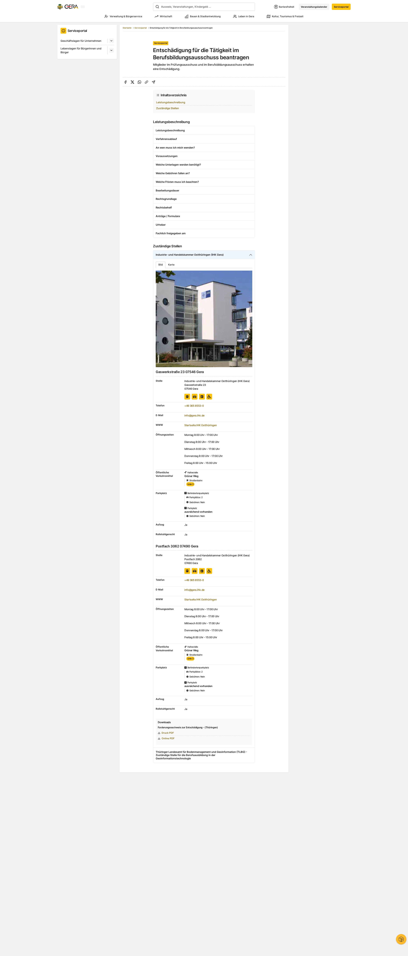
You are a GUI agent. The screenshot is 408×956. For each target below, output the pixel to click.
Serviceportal (341, 6)
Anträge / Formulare (168, 216)
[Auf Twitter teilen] (132, 82)
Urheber (161, 224)
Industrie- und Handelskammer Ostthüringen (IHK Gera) (190, 254)
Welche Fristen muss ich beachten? (177, 181)
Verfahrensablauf (166, 139)
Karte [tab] (171, 264)
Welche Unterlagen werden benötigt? (178, 164)
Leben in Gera (246, 16)
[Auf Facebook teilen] (125, 82)
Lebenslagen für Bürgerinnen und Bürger (81, 50)
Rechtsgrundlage (166, 198)
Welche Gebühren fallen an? (173, 173)
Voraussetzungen (167, 156)
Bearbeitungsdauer (167, 190)
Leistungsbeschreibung (170, 102)
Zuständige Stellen (167, 108)
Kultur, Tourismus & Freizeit (287, 16)
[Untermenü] (111, 40)
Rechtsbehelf (164, 207)
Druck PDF (168, 732)
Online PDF (168, 738)
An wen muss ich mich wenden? (175, 147)
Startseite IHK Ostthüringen (200, 425)
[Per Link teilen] (146, 82)
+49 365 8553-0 (194, 405)
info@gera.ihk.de (194, 415)
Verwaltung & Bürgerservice (126, 16)
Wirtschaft (166, 16)
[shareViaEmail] (153, 82)
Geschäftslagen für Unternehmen (81, 40)
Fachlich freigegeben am (171, 233)
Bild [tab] (160, 264)
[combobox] (204, 7)
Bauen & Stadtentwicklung (205, 16)
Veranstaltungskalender (314, 6)
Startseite (127, 28)
